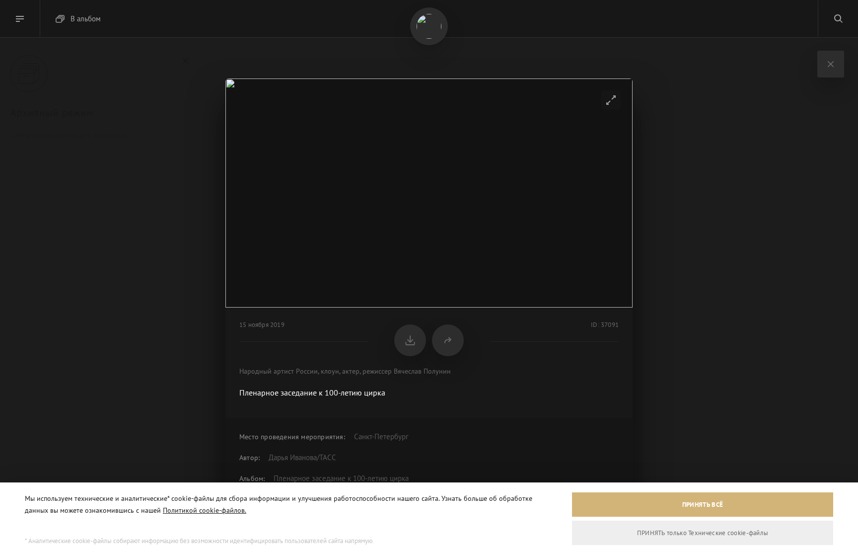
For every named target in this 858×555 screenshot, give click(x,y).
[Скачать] (410, 340)
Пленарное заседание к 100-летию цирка (341, 478)
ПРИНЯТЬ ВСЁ (702, 504)
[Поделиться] (448, 340)
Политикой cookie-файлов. (204, 510)
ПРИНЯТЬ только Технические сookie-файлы (703, 533)
